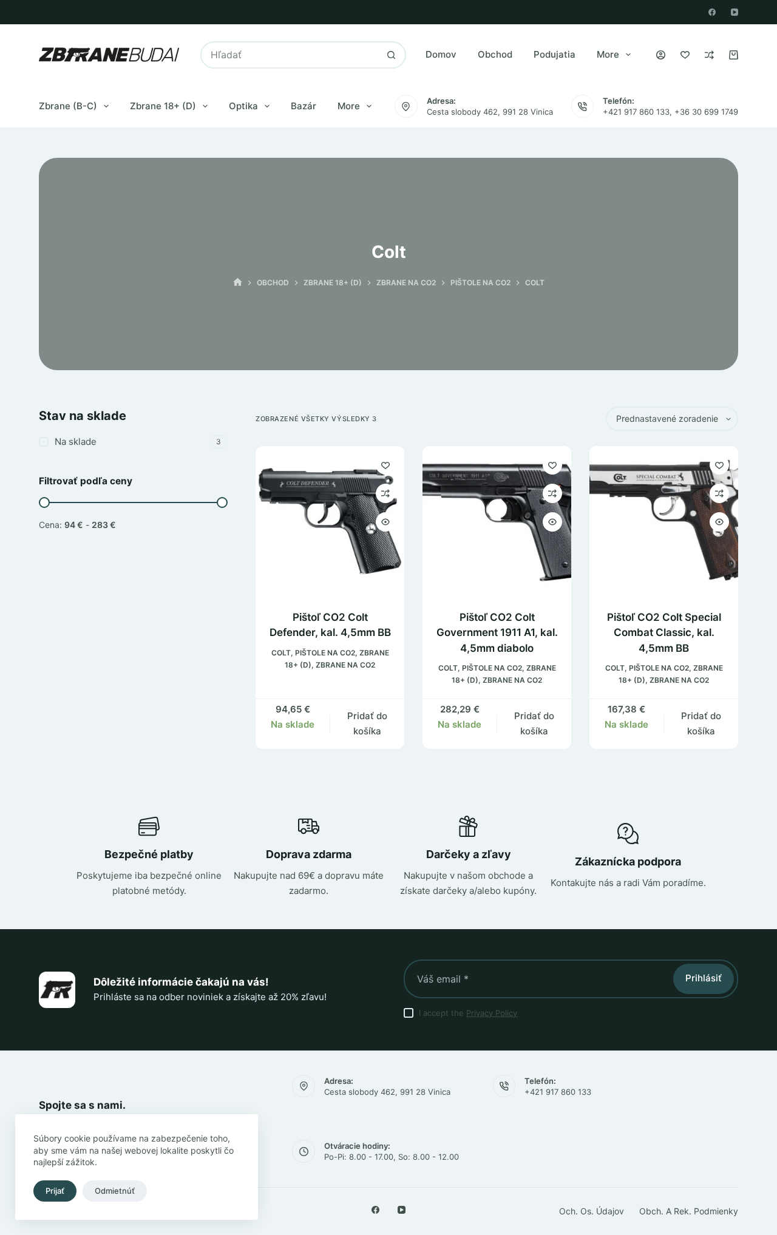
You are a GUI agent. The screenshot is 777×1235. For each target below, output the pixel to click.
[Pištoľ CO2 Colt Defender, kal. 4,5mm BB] (330, 520)
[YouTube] (734, 12)
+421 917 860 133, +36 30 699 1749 (670, 112)
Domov (441, 54)
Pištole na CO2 (325, 652)
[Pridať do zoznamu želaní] (385, 465)
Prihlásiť (703, 978)
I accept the (468, 1013)
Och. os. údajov (591, 1211)
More (608, 54)
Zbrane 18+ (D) (163, 106)
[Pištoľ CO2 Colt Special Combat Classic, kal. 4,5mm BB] (663, 520)
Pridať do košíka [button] (367, 723)
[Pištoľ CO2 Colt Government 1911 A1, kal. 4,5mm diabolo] (496, 520)
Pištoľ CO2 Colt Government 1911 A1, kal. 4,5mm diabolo (497, 632)
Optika (243, 106)
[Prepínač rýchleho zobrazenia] (385, 522)
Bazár (303, 106)
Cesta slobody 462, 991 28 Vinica (490, 112)
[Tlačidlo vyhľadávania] (391, 55)
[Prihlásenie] (660, 54)
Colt (281, 652)
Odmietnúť (115, 1191)
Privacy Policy (491, 1013)
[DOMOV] (237, 282)
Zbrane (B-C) (68, 106)
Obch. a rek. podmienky (688, 1211)
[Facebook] (712, 12)
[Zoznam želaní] (685, 54)
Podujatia (554, 54)
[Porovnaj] (709, 54)
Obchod (495, 54)
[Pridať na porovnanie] (385, 493)
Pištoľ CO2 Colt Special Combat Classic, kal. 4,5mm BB (664, 632)
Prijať (55, 1191)
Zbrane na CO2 (345, 664)
